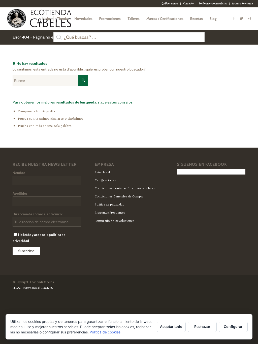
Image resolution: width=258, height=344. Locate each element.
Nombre (19, 173)
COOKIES (47, 287)
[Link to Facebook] (234, 18)
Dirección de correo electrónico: (37, 214)
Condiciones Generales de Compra (119, 196)
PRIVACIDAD (31, 287)
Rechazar (202, 326)
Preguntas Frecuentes (110, 212)
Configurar (233, 326)
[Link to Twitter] (241, 18)
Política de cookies (105, 332)
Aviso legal (102, 172)
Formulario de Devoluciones (114, 221)
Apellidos (20, 193)
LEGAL (17, 287)
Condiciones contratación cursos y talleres (125, 188)
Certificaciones (105, 180)
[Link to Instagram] (249, 18)
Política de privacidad (109, 204)
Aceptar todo (171, 326)
